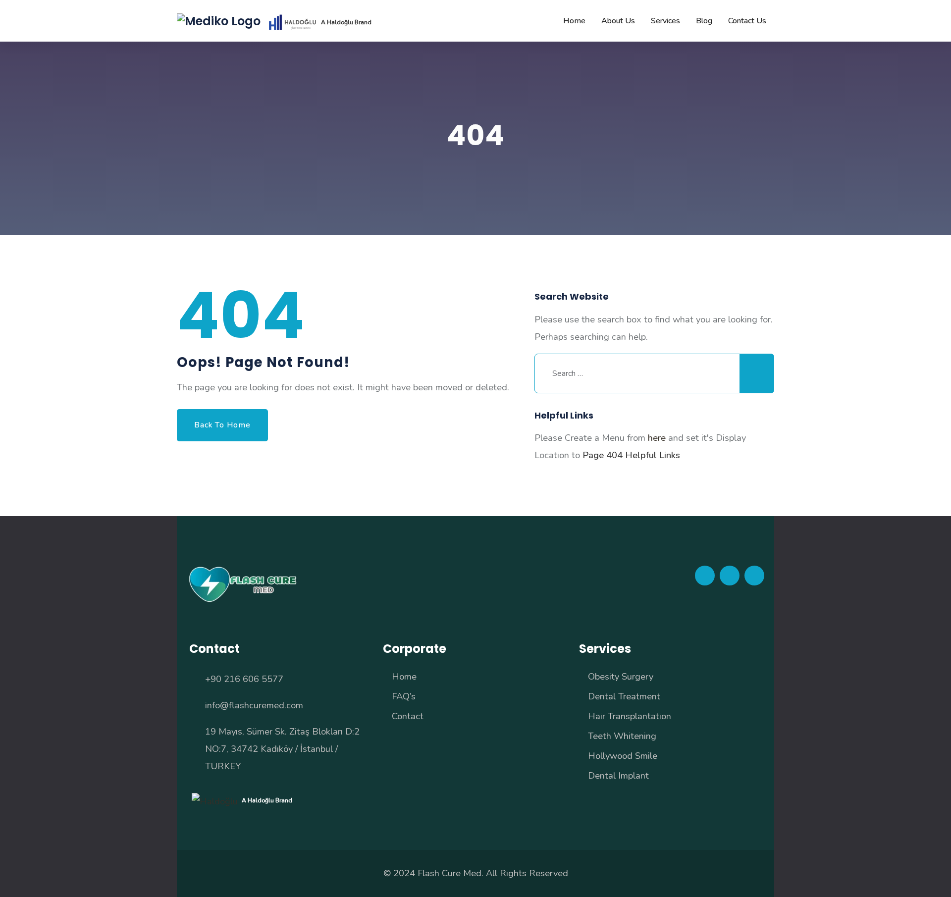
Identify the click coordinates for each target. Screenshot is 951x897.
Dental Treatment (624, 696)
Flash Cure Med (449, 873)
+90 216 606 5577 (244, 679)
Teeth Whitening (622, 736)
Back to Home (222, 425)
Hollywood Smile (622, 755)
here (657, 437)
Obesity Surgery (620, 676)
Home (404, 676)
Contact (407, 716)
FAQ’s (404, 696)
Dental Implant (618, 775)
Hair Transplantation (629, 716)
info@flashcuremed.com (254, 705)
